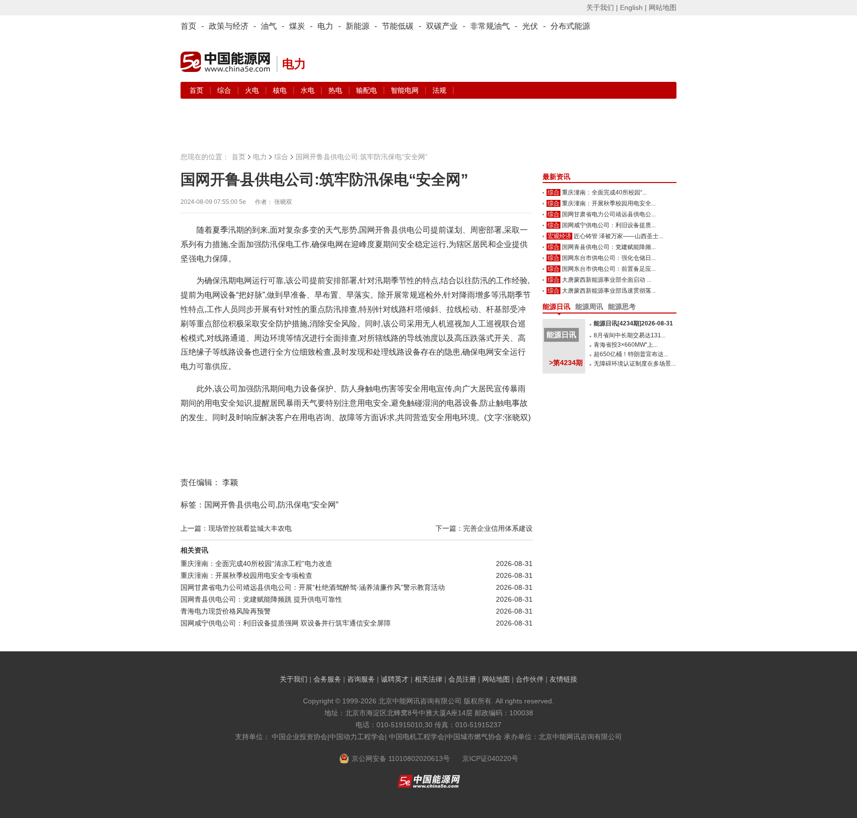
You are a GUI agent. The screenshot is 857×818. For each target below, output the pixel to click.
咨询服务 (361, 679)
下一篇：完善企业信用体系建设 (484, 528)
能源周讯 (589, 307)
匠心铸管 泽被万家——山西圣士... (618, 236)
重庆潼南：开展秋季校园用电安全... (609, 203)
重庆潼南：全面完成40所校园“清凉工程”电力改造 (256, 563)
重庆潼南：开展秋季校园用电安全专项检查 (246, 575)
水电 (308, 90)
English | (633, 7)
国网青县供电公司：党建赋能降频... (609, 247)
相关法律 (428, 679)
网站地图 (662, 7)
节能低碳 (398, 26)
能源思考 (622, 307)
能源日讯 (556, 307)
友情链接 (563, 679)
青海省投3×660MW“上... (626, 344)
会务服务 (327, 679)
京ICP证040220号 (490, 758)
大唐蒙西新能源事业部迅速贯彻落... (609, 290)
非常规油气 (490, 26)
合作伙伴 (530, 679)
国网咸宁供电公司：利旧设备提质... (609, 225)
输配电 (367, 90)
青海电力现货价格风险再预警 (226, 611)
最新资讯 (556, 177)
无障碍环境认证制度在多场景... (634, 363)
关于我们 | (602, 7)
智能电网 (406, 90)
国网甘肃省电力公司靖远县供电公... (609, 214)
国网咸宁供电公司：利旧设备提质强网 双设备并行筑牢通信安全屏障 (286, 623)
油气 (269, 26)
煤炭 (297, 26)
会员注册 (462, 679)
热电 (336, 90)
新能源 (357, 26)
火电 (253, 90)
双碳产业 (442, 26)
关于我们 (293, 679)
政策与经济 (228, 26)
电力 (325, 26)
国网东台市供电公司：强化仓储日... (609, 257)
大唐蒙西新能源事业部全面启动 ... (606, 279)
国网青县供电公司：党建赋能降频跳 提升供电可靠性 (261, 599)
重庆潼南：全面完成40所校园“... (604, 192)
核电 (281, 90)
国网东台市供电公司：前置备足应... (609, 268)
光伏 (530, 26)
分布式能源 (570, 26)
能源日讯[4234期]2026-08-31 (633, 323)
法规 (439, 90)
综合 (225, 90)
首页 (188, 26)
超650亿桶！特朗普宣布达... (631, 354)
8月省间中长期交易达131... (630, 335)
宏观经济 (559, 236)
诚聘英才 (395, 679)
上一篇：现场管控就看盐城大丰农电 (236, 528)
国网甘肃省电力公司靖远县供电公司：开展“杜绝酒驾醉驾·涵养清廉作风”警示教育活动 (313, 587)
